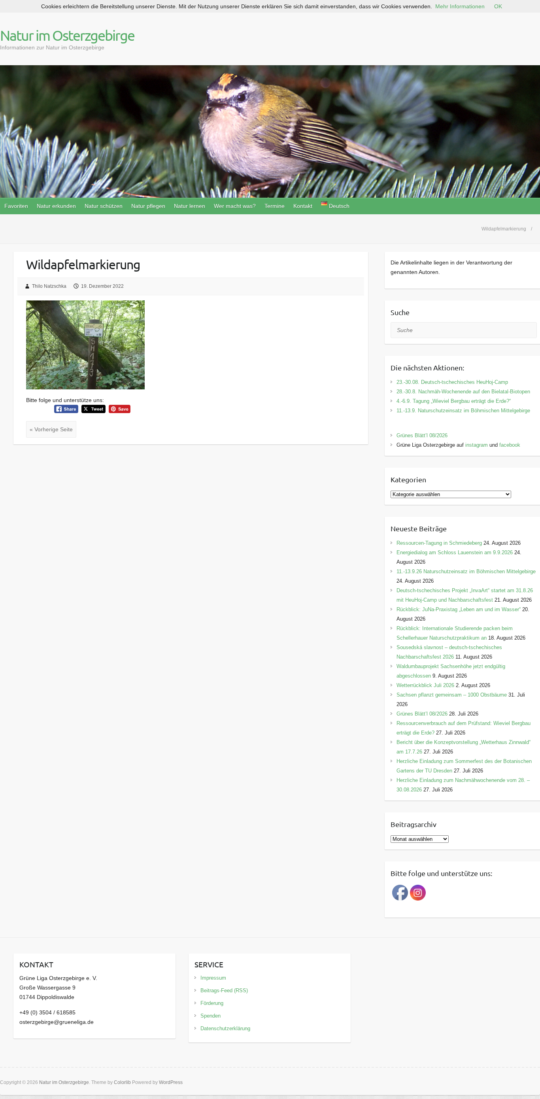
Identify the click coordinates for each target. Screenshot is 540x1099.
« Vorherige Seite (51, 429)
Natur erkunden (56, 206)
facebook (509, 445)
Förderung (211, 1003)
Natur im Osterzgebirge (67, 35)
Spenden (210, 1016)
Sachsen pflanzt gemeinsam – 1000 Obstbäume (452, 695)
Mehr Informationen (460, 6)
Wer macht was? (235, 206)
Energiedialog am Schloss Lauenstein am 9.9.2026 (455, 552)
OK (498, 6)
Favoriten (16, 206)
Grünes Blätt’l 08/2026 (422, 435)
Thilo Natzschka (49, 286)
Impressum (213, 978)
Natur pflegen (148, 206)
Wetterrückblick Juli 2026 (425, 685)
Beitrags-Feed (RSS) (224, 990)
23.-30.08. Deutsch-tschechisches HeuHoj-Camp (452, 382)
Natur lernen (189, 206)
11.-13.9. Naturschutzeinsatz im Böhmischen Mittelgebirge (463, 411)
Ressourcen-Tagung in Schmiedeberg (439, 543)
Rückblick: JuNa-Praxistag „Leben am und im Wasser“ (459, 609)
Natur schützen (104, 206)
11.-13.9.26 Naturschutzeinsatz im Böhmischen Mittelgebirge (466, 571)
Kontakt (302, 206)
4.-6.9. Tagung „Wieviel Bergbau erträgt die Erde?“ (454, 401)
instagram (476, 445)
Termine (274, 206)
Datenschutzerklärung (225, 1028)
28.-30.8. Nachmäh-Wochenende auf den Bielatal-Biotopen (463, 392)
